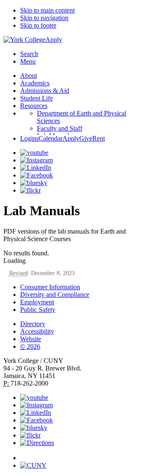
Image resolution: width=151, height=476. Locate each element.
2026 (30, 346)
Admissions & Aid (44, 90)
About (28, 75)
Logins (29, 138)
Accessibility (37, 331)
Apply (53, 39)
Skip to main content (47, 10)
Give (85, 138)
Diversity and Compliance (54, 294)
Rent (98, 138)
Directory (32, 323)
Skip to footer (38, 25)
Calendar (50, 138)
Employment (37, 302)
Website (30, 338)
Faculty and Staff (59, 128)
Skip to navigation (44, 17)
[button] (84, 454)
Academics (34, 83)
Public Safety (37, 309)
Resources (33, 105)
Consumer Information (50, 287)
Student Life (36, 98)
